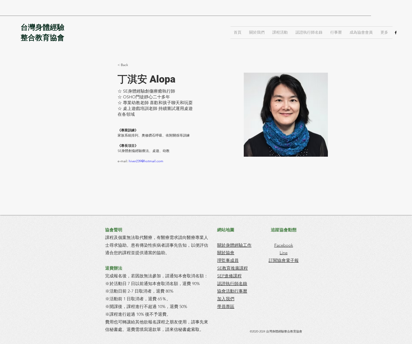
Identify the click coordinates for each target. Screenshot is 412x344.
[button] (257, 33)
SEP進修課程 (229, 275)
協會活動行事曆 (232, 291)
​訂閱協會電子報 (284, 260)
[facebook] (396, 32)
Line (284, 252)
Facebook (283, 245)
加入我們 (225, 298)
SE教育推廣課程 (232, 268)
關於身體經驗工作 (234, 245)
